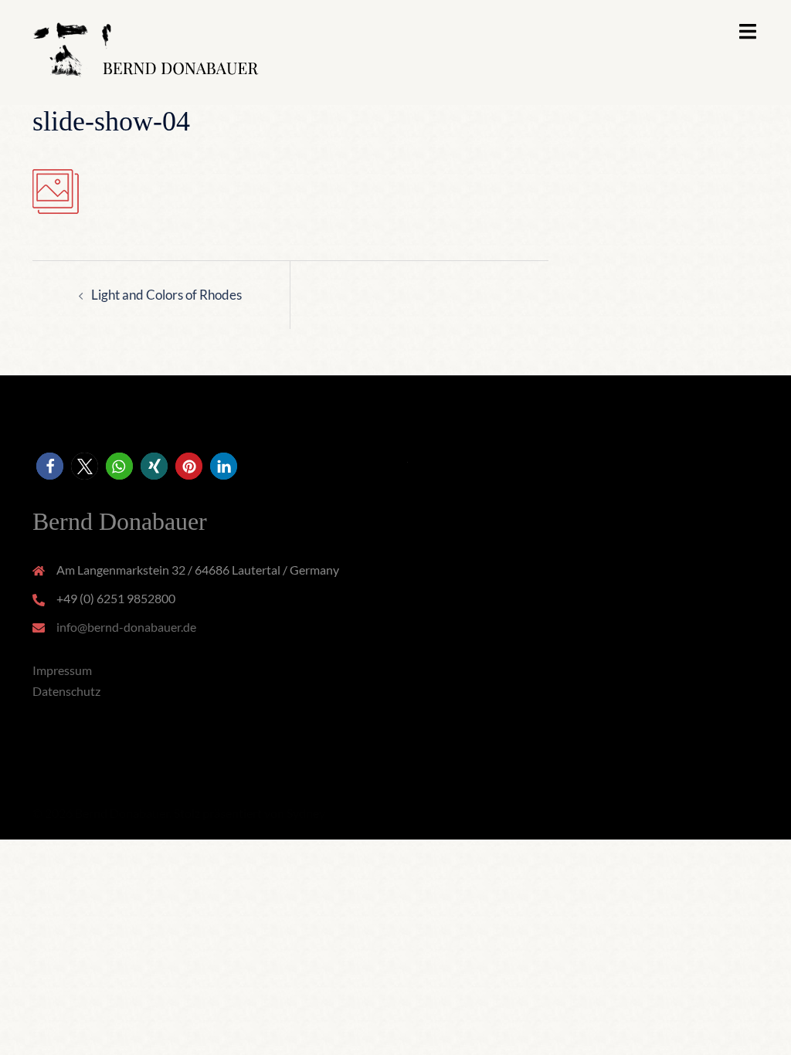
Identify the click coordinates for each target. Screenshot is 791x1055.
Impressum (62, 670)
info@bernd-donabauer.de (126, 626)
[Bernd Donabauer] (145, 50)
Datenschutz (66, 691)
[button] (49, 466)
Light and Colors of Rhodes (166, 295)
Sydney (306, 813)
